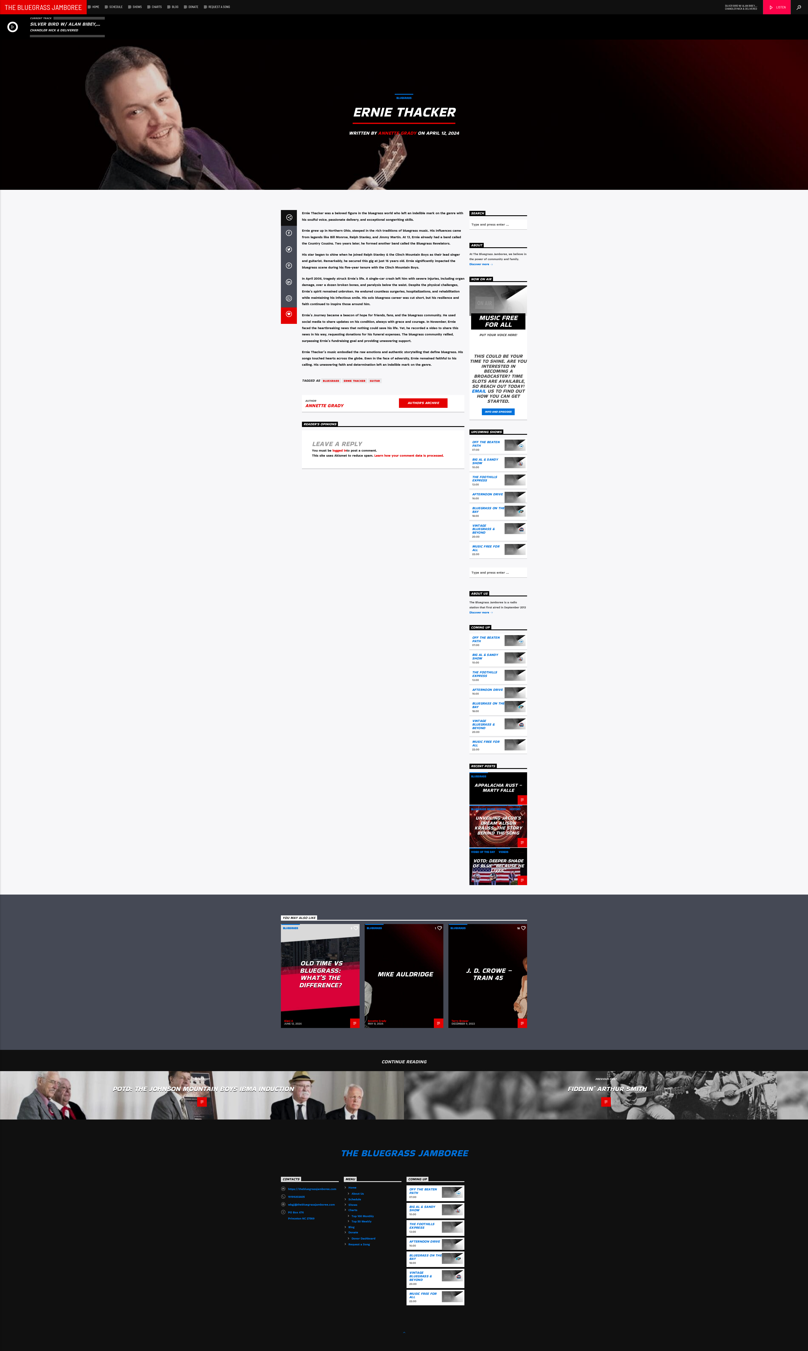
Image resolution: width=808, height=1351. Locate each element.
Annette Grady (397, 133)
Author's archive (423, 402)
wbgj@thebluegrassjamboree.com (311, 1204)
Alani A (288, 1021)
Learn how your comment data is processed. (409, 455)
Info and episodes (498, 412)
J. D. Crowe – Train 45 (489, 974)
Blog (175, 7)
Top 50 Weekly (362, 1221)
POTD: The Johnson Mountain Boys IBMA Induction (203, 1088)
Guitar (375, 381)
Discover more (479, 264)
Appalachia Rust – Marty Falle (498, 788)
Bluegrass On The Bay (488, 510)
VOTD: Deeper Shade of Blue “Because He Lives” (498, 865)
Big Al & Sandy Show (485, 461)
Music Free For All (485, 548)
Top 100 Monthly (363, 1216)
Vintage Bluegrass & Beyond (483, 529)
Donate (193, 7)
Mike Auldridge (405, 974)
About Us (358, 1193)
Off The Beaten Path (486, 444)
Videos (503, 852)
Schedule (116, 7)
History (515, 809)
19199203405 (296, 1197)
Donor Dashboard (363, 1238)
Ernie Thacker (355, 381)
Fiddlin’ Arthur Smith (606, 1088)
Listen (781, 7)
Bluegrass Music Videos (488, 809)
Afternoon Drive (487, 494)
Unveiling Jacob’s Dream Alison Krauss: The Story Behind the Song (498, 825)
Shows (137, 7)
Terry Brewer (460, 1021)
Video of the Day (483, 852)
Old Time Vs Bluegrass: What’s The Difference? (320, 974)
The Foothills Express (484, 479)
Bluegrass (404, 98)
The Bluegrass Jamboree (43, 7)
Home (95, 7)
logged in (339, 450)
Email (479, 391)
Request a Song (219, 7)
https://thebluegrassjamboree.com (312, 1189)
